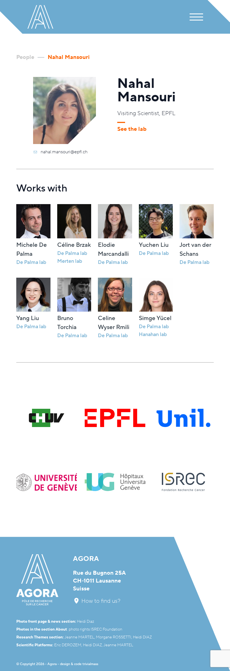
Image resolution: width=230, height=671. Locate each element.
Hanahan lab (153, 334)
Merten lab (69, 261)
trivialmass (90, 664)
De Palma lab (72, 253)
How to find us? (100, 601)
